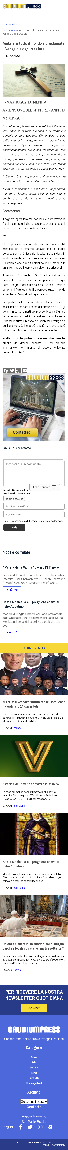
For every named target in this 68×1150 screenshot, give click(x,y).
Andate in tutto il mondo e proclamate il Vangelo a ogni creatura (33, 46)
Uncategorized (34, 1083)
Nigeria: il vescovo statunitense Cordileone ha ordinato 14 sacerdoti (34, 704)
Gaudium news (10, 30)
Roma (17, 970)
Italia (34, 1062)
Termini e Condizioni (54, 1145)
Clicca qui (34, 1007)
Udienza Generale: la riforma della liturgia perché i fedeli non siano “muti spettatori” (33, 946)
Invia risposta (41, 487)
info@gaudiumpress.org (34, 1116)
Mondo (18, 728)
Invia (14, 527)
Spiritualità (10, 24)
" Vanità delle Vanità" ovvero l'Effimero (31, 567)
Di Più (9, 590)
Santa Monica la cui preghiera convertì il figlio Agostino (32, 604)
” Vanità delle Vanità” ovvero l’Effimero (31, 784)
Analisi (34, 1057)
